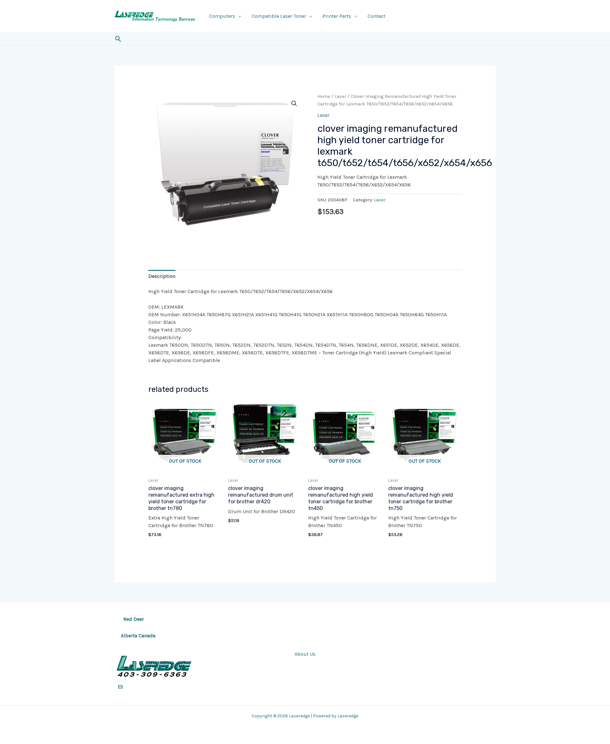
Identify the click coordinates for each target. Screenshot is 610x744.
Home (323, 96)
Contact (376, 16)
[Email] (120, 687)
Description (161, 276)
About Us (305, 654)
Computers (222, 16)
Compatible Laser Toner (279, 16)
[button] (118, 39)
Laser (340, 96)
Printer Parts (336, 16)
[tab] (161, 276)
